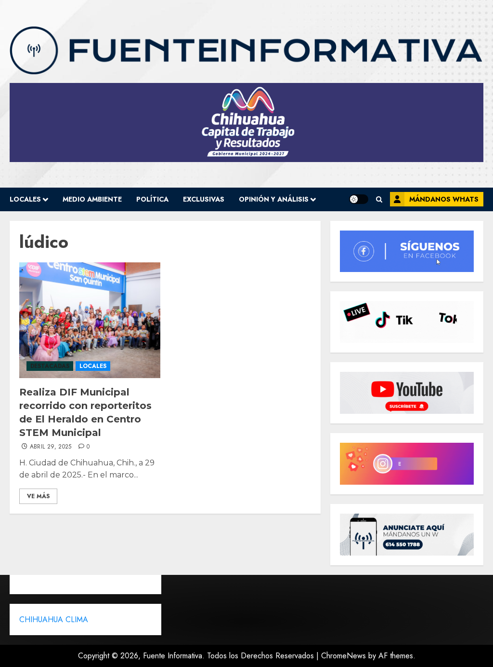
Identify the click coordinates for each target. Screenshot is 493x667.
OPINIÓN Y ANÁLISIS (274, 199)
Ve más (38, 496)
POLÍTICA (152, 199)
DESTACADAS (49, 366)
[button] (379, 199)
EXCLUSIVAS (203, 199)
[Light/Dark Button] (358, 199)
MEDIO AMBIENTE (92, 199)
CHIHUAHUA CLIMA (53, 619)
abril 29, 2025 (51, 447)
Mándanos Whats (444, 199)
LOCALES (25, 199)
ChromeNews (343, 655)
